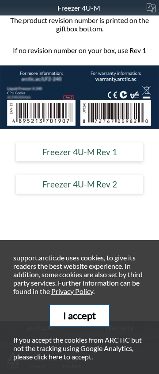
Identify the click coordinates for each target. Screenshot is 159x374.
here (55, 356)
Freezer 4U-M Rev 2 (79, 184)
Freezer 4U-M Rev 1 (79, 152)
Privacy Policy (72, 291)
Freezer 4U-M (79, 8)
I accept (79, 315)
